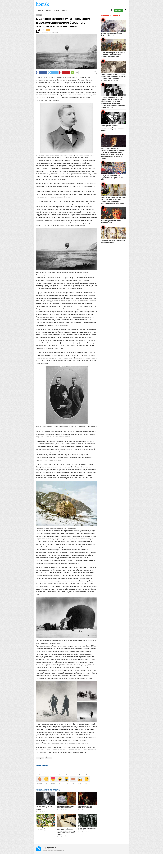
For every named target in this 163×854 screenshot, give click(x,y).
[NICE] (46, 779)
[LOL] (59, 779)
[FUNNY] (66, 779)
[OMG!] (79, 779)
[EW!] (86, 779)
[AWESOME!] (39, 779)
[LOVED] (53, 779)
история (40, 758)
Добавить (118, 10)
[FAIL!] (73, 779)
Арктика (48, 758)
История (39, 15)
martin (43, 30)
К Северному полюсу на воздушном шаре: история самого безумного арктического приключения (63, 22)
